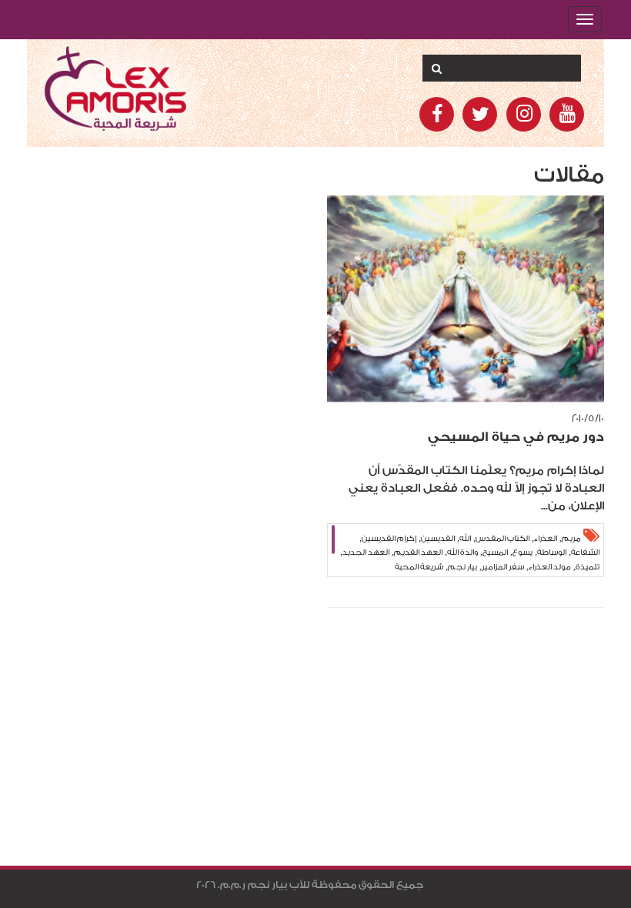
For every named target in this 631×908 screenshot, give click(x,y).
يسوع (522, 552)
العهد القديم (418, 552)
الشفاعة (585, 552)
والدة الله (462, 552)
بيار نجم (462, 567)
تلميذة (587, 567)
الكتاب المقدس (502, 538)
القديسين (438, 538)
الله (465, 538)
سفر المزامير (503, 567)
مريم (571, 538)
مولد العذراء (550, 567)
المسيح (495, 552)
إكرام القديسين (389, 538)
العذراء (545, 538)
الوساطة (551, 552)
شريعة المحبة (419, 567)
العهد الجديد (365, 552)
